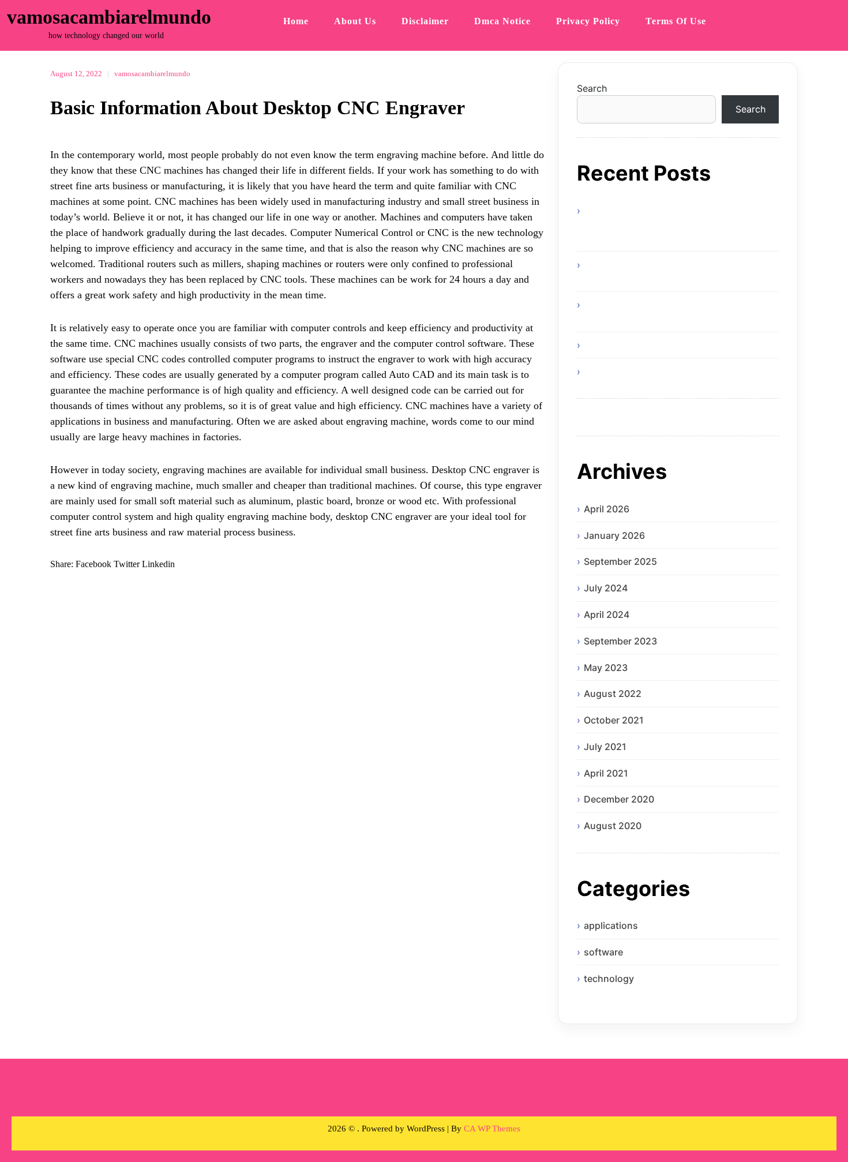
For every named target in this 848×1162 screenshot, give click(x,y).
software (603, 952)
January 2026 (614, 535)
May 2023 (606, 667)
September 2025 (620, 561)
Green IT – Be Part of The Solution (657, 345)
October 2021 (614, 720)
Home (296, 21)
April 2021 (606, 773)
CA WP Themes (492, 1128)
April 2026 (606, 509)
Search (592, 88)
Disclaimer (425, 21)
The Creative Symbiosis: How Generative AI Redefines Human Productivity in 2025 (675, 311)
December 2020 (619, 799)
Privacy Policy (588, 21)
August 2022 (612, 693)
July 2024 (606, 588)
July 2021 (605, 746)
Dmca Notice (502, 21)
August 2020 (612, 825)
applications (611, 925)
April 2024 (606, 614)
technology (609, 978)
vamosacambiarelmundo (109, 17)
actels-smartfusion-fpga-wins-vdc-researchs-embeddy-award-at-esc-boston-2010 (673, 224)
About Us (355, 21)
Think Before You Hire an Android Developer (681, 371)
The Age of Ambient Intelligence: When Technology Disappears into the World (666, 271)
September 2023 (620, 641)
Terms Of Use (676, 21)
